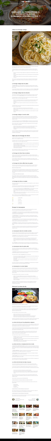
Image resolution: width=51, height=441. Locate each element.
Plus (45, 3)
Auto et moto (27, 3)
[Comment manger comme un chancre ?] (36, 414)
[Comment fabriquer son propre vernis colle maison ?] (36, 422)
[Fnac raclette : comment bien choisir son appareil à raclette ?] (22, 422)
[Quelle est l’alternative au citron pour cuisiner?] (22, 406)
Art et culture (22, 3)
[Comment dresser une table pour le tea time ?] (15, 414)
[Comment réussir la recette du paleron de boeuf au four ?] (29, 406)
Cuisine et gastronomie (33, 3)
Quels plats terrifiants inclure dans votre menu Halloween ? (36, 409)
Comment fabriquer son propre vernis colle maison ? (36, 426)
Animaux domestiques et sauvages (15, 3)
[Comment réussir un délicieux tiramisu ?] (15, 422)
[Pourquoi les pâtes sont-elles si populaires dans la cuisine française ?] (29, 414)
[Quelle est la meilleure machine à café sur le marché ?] (22, 430)
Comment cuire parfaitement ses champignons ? (21, 418)
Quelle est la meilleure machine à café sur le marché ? (22, 434)
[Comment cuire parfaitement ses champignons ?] (22, 414)
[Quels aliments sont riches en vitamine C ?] (29, 422)
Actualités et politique (6, 3)
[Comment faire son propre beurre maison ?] (15, 430)
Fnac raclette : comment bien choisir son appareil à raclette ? (22, 426)
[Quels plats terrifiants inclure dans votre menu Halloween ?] (36, 406)
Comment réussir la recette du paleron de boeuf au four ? (28, 409)
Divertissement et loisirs (41, 3)
